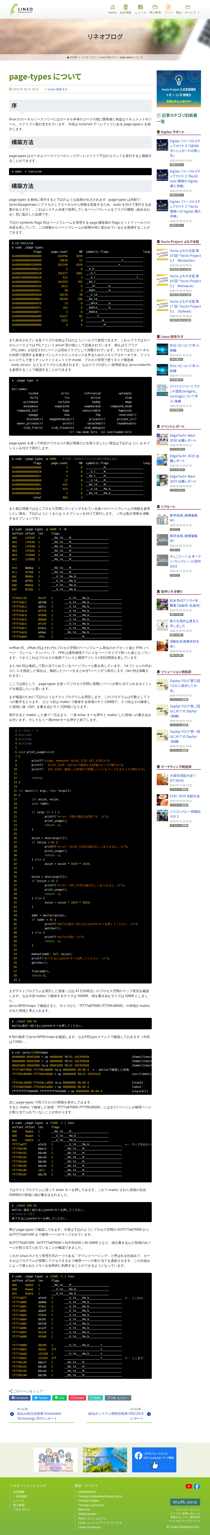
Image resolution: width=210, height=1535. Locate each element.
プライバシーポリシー (188, 1509)
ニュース (140, 12)
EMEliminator (87, 1514)
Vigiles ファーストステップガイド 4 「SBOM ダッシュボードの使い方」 (185, 148)
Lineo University (89, 1527)
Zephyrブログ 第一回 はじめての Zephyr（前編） (185, 736)
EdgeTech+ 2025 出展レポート (184, 458)
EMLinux (84, 1509)
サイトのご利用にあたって (185, 1513)
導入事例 (155, 12)
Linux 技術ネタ (57, 89)
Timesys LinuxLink (91, 1505)
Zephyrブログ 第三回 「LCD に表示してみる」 (185, 685)
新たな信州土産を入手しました (184, 623)
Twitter (43, 1398)
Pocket (79, 1398)
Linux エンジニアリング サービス (100, 1523)
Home (112, 12)
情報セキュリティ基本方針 (185, 1517)
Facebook (21, 1398)
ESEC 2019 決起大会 (185, 795)
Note (96, 1398)
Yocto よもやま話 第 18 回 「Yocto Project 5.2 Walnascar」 (187, 280)
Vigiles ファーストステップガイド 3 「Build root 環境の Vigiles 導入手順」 (185, 178)
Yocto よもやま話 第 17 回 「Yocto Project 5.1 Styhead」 (187, 306)
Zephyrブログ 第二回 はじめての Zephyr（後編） (185, 711)
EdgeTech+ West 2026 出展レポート (183, 438)
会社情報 (125, 12)
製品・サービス (86, 1485)
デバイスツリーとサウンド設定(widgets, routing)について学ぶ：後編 (185, 393)
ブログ (168, 12)
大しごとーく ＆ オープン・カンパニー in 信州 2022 (185, 561)
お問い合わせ (187, 1502)
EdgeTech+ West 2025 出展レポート (183, 479)
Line (61, 1398)
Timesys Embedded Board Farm (100, 1496)
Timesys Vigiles (88, 1500)
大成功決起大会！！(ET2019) (183, 778)
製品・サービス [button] (186, 12)
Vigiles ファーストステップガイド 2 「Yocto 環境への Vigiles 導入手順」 (185, 209)
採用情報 (21, 1496)
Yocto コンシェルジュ (92, 1518)
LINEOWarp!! (87, 1492)
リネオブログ (21, 1509)
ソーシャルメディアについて (184, 1521)
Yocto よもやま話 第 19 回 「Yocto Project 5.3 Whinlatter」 (187, 255)
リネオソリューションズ (28, 1485)
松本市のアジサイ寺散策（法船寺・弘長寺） (185, 603)
